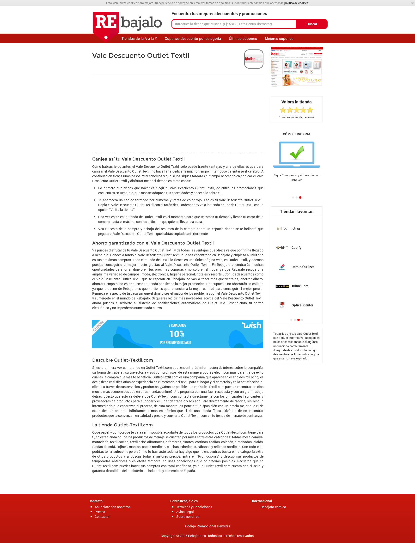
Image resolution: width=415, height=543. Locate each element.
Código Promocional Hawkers (207, 526)
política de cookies (296, 3)
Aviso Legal (185, 511)
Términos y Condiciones (194, 507)
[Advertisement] (70, 115)
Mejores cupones (279, 38)
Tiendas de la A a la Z (139, 38)
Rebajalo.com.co (273, 507)
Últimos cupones (243, 38)
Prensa (100, 511)
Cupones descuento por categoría (193, 38)
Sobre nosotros (187, 516)
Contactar (102, 516)
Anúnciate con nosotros (112, 507)
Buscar (312, 24)
